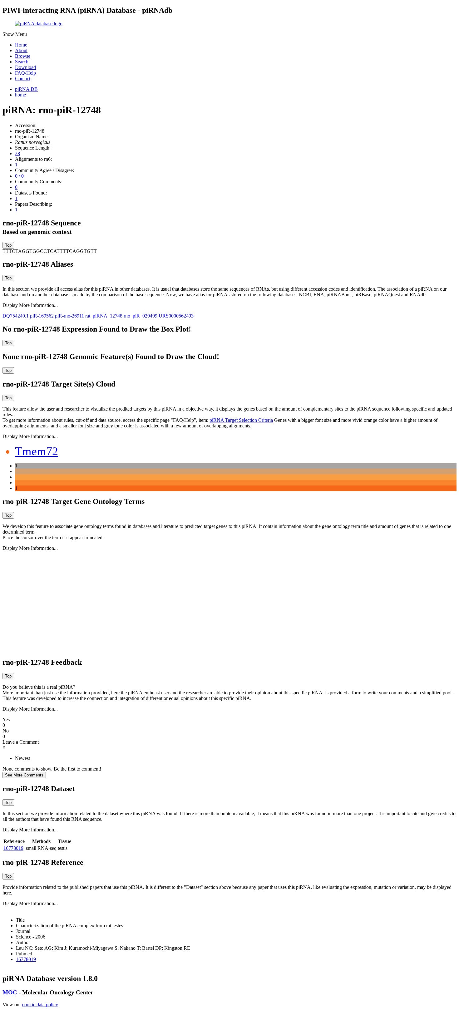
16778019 (13, 848)
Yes (6, 719)
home (20, 94)
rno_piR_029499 (140, 315)
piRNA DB (26, 89)
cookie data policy (40, 1004)
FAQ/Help (25, 73)
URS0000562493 (176, 315)
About (21, 50)
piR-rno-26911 (69, 315)
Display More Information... (30, 305)
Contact (22, 78)
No (5, 730)
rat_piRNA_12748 (103, 315)
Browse (22, 56)
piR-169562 (42, 315)
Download (25, 67)
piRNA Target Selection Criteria (241, 420)
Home (21, 44)
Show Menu (14, 34)
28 (17, 153)
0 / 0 (19, 176)
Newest (22, 758)
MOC (9, 992)
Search (21, 61)
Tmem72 (36, 451)
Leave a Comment (20, 742)
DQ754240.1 (15, 315)
